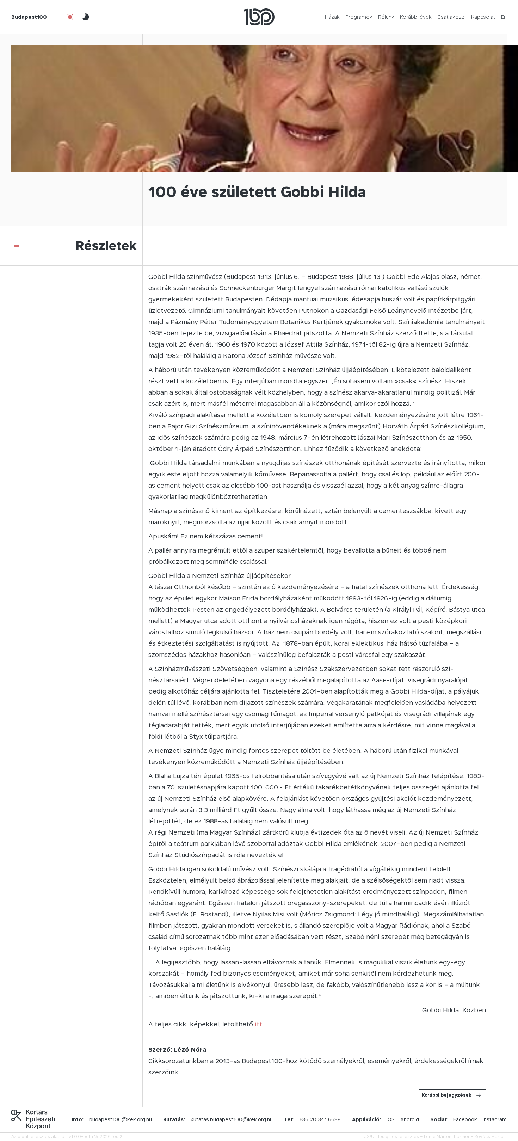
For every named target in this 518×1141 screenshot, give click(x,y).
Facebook (465, 1119)
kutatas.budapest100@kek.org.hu (232, 1119)
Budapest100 (29, 17)
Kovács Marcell (491, 1136)
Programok (358, 17)
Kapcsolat (483, 17)
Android (409, 1119)
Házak (332, 17)
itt (258, 1024)
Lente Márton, (438, 1136)
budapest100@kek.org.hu (120, 1119)
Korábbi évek (416, 17)
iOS (391, 1119)
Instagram (495, 1119)
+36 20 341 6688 (320, 1119)
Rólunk (386, 17)
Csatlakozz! (451, 17)
